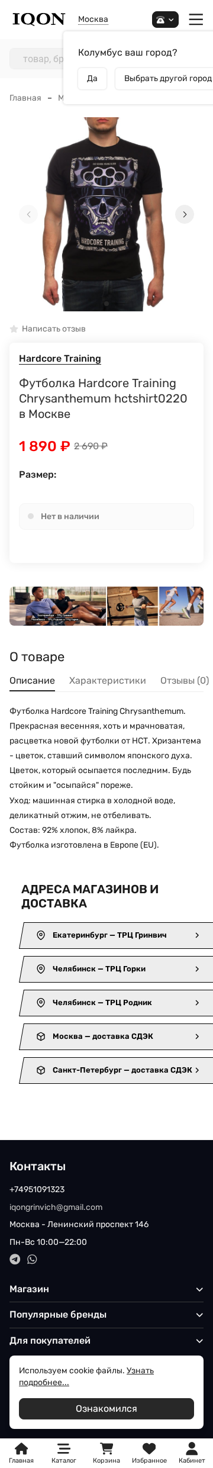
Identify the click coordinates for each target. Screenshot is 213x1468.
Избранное (149, 1453)
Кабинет (192, 1460)
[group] (106, 215)
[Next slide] (184, 214)
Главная (25, 98)
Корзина (106, 1453)
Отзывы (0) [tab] (184, 680)
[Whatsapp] (32, 1259)
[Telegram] (15, 1259)
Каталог (63, 1460)
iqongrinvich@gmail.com (55, 1207)
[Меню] (196, 20)
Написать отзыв (54, 329)
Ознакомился (106, 1408)
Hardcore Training (60, 358)
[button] (106, 303)
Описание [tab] (32, 680)
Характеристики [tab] (107, 680)
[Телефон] (165, 19)
